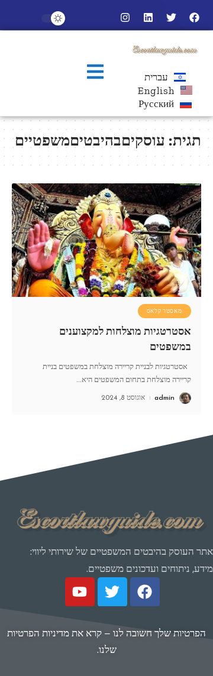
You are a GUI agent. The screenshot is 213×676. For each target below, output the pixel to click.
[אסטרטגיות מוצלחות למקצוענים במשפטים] (106, 240)
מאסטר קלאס (164, 311)
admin (164, 398)
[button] (95, 73)
